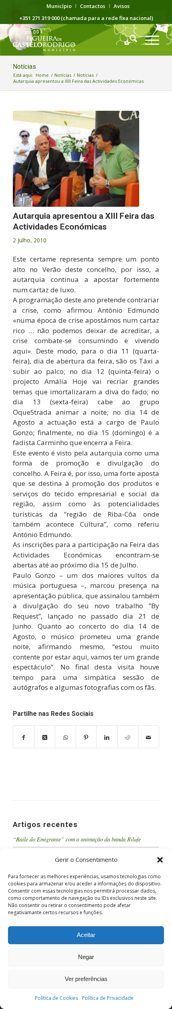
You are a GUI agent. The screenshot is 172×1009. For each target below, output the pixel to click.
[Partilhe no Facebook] (23, 737)
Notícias (24, 66)
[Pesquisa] (129, 40)
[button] (160, 860)
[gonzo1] (76, 159)
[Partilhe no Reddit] (128, 737)
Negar (86, 956)
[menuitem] (59, 6)
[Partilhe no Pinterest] (86, 737)
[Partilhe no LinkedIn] (107, 737)
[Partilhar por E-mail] (148, 737)
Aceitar (86, 934)
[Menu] (148, 40)
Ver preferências (86, 978)
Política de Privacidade (108, 998)
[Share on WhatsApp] (65, 737)
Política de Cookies (56, 998)
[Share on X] (44, 737)
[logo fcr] (71, 40)
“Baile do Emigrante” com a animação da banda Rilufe (77, 839)
